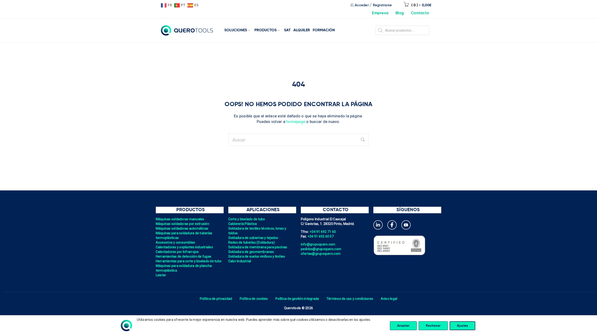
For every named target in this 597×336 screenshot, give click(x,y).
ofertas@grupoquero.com (321, 254)
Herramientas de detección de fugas (184, 256)
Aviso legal (389, 299)
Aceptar (403, 325)
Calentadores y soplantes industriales (184, 247)
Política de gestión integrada (297, 299)
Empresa (380, 13)
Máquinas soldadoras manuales (180, 219)
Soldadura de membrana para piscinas (257, 247)
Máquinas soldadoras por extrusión (182, 224)
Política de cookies (254, 299)
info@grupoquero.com (318, 244)
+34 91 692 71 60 (323, 232)
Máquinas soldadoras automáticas (182, 228)
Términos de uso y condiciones (349, 299)
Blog (400, 13)
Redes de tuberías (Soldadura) (251, 242)
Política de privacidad (216, 299)
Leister (161, 275)
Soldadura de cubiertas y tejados (253, 238)
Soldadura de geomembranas (251, 252)
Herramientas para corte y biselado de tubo (189, 261)
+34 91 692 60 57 (321, 236)
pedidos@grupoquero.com (321, 249)
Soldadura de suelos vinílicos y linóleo (256, 256)
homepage (295, 121)
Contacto (420, 13)
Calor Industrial (239, 261)
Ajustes (462, 325)
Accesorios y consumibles (175, 242)
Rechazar (433, 325)
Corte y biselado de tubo (246, 219)
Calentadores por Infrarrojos (177, 252)
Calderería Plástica (242, 224)
